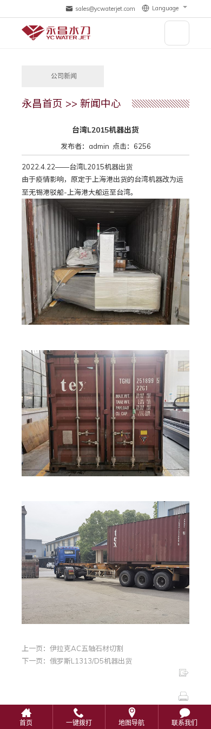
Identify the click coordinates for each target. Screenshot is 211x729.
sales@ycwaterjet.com (105, 8)
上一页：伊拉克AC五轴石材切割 (72, 648)
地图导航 (131, 722)
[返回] (105, 672)
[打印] (105, 696)
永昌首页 (42, 103)
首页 (25, 722)
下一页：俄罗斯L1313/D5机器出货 (77, 660)
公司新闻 (64, 76)
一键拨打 (79, 722)
